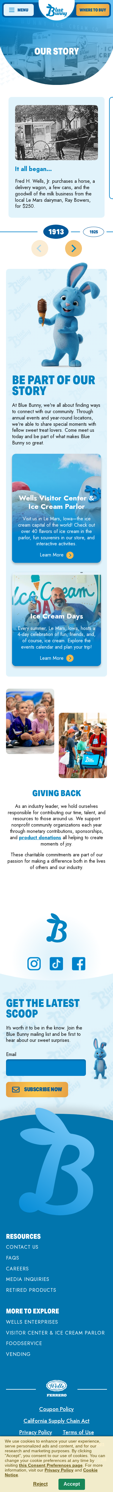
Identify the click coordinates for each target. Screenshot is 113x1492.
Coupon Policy (56, 1409)
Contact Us (22, 1247)
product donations (40, 837)
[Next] (73, 248)
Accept (72, 1484)
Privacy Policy (35, 1432)
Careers (17, 1269)
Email (11, 1054)
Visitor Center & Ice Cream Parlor (55, 1333)
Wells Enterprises (32, 1322)
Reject (40, 1484)
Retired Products (31, 1290)
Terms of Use (78, 1432)
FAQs (12, 1258)
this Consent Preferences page (51, 1465)
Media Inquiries (27, 1279)
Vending (18, 1354)
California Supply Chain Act (56, 1421)
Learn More (57, 555)
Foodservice (24, 1343)
